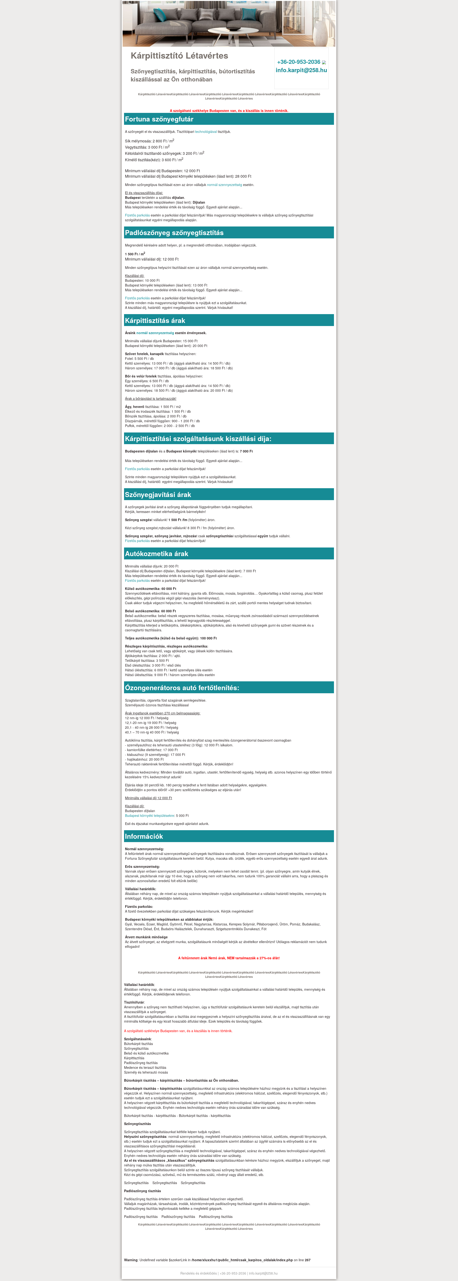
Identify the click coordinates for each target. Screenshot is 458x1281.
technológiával (206, 131)
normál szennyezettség (224, 184)
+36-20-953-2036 (299, 61)
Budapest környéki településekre (149, 815)
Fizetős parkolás (137, 215)
